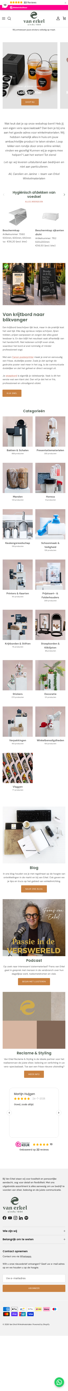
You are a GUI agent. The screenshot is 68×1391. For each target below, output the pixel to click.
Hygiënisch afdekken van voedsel (34, 194)
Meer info (34, 1074)
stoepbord (11, 375)
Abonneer (34, 1288)
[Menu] (3, 18)
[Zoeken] (11, 18)
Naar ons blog (33, 889)
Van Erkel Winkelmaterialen (20, 1324)
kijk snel (12, 393)
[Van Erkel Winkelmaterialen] (34, 18)
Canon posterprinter (23, 357)
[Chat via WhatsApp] (59, 1382)
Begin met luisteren (34, 981)
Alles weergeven (34, 201)
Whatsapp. (26, 1256)
